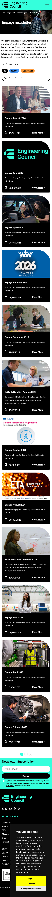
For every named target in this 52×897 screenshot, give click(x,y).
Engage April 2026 (14, 227)
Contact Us (6, 822)
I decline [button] (31, 883)
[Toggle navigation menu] (47, 4)
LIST (4, 64)
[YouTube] (10, 808)
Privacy (5, 848)
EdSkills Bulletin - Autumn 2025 (20, 392)
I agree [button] (31, 878)
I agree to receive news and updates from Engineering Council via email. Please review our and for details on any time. (27, 783)
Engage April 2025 (14, 672)
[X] (3, 808)
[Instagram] (19, 808)
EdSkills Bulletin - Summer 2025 (21, 559)
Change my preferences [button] (31, 888)
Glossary (5, 834)
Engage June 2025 (14, 617)
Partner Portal (7, 841)
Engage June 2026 (14, 173)
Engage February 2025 (16, 727)
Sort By (12, 64)
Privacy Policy (30, 783)
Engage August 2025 (15, 505)
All (5, 70)
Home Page (6, 12)
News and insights (20, 12)
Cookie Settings (8, 864)
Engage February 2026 (16, 282)
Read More (37, 132)
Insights (14, 70)
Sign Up (25, 775)
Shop (4, 837)
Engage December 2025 (17, 337)
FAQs (4, 830)
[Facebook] (15, 808)
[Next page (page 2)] (30, 754)
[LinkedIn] (6, 808)
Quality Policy (7, 860)
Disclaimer (6, 852)
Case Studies (28, 70)
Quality (5, 856)
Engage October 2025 (15, 450)
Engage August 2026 (15, 118)
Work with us (7, 826)
